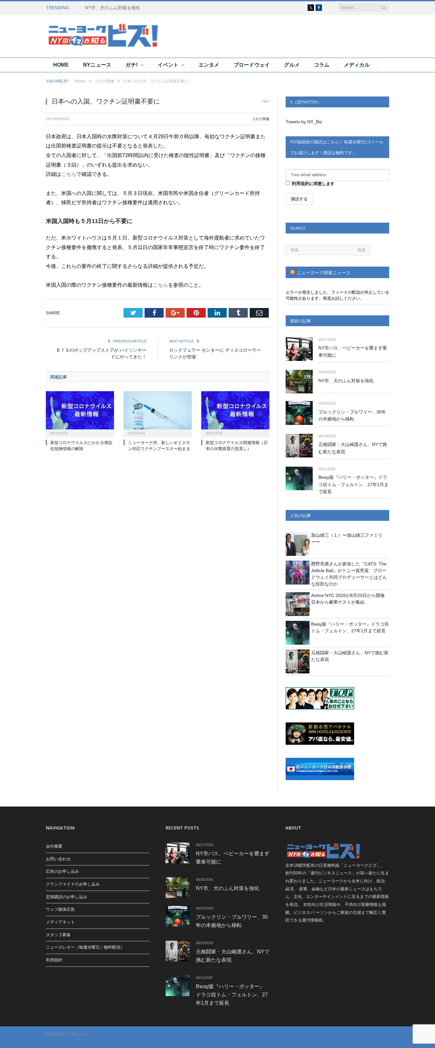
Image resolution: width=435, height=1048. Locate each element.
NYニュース (97, 65)
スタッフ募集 (58, 934)
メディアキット (60, 922)
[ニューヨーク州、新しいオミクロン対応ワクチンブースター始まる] (158, 413)
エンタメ (209, 65)
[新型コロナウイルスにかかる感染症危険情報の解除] (80, 413)
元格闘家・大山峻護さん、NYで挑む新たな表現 (352, 448)
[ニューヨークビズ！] (84, 36)
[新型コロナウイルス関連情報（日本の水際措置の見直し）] (235, 413)
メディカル (357, 65)
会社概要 (54, 846)
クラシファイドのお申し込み (73, 884)
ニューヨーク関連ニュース (323, 272)
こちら (68, 174)
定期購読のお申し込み (66, 896)
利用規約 (301, 183)
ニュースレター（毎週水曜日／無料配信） (85, 947)
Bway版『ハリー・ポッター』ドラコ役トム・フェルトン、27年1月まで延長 (353, 484)
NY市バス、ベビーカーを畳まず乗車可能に (352, 351)
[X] (311, 7)
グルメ (292, 65)
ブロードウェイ (252, 65)
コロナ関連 (260, 119)
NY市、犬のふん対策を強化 (112, 7)
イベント (168, 65)
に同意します (313, 183)
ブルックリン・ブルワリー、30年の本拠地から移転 (352, 415)
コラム (322, 65)
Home (61, 65)
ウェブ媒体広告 (60, 909)
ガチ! (131, 65)
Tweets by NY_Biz (304, 121)
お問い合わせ (58, 859)
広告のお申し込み (62, 871)
